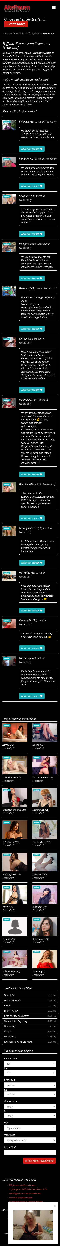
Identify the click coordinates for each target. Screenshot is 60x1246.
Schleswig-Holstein (34, 33)
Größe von (9, 1079)
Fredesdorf (50, 121)
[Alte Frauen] (17, 7)
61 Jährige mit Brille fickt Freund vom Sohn (28, 1189)
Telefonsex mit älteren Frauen (22, 1185)
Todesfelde (30, 995)
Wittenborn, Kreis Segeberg (30, 1041)
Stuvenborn (30, 1036)
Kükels (30, 1005)
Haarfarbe (9, 1134)
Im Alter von (10, 1058)
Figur (7, 1122)
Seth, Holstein (30, 1010)
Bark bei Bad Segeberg (30, 1021)
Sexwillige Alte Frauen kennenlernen (25, 1193)
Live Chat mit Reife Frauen (20, 1197)
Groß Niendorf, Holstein (30, 1015)
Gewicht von (10, 1101)
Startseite (6, 33)
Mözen (30, 1031)
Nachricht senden (30, 148)
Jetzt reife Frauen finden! (40, 1160)
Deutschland (18, 33)
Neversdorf (30, 1026)
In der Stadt (10, 1147)
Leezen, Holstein (30, 1000)
